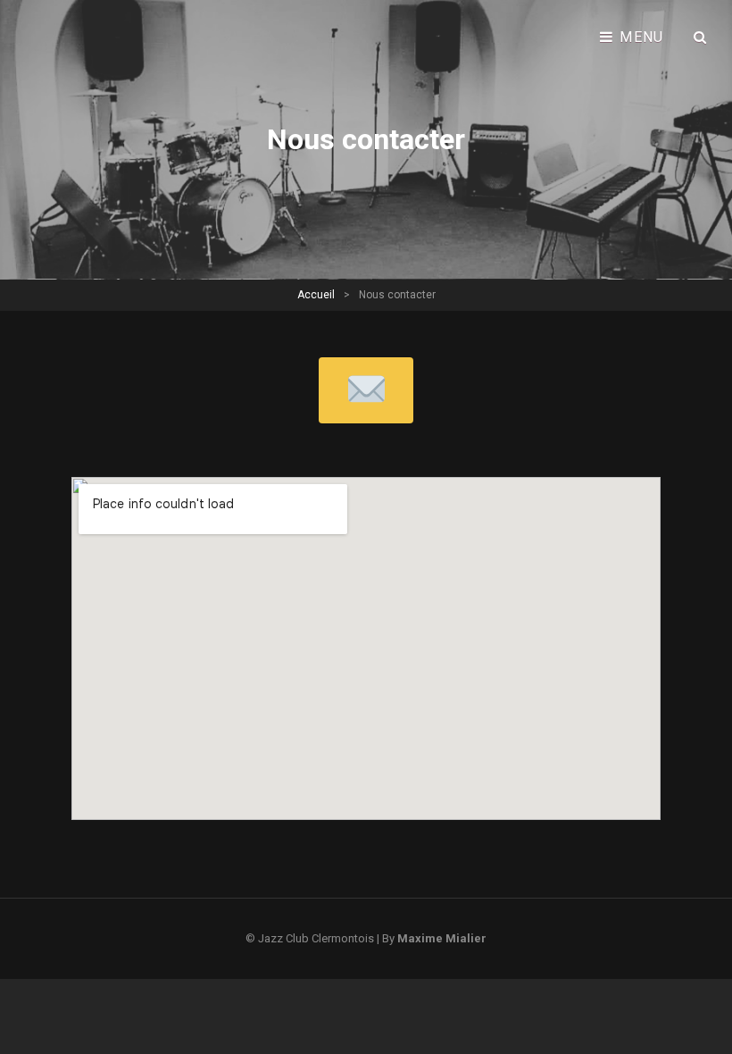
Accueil (316, 295)
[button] (366, 390)
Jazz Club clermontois (316, 938)
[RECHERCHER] (701, 37)
